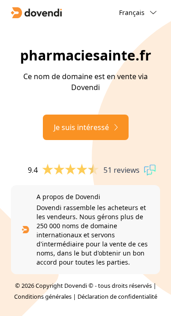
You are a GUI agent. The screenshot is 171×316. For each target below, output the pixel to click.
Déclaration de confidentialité (117, 296)
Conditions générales (43, 296)
